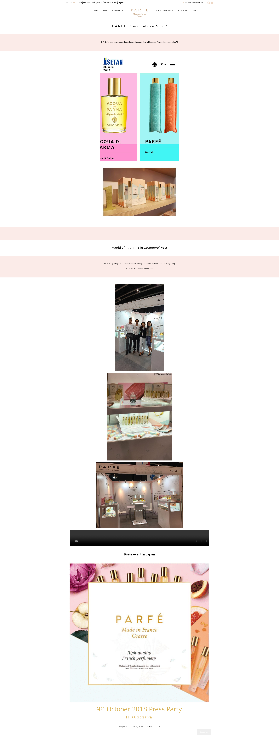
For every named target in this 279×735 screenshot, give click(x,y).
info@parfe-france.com (194, 2)
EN (74, 2)
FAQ (158, 727)
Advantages (116, 10)
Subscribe (204, 732)
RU (71, 2)
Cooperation (124, 727)
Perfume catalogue (163, 10)
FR (67, 2)
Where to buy (183, 10)
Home (96, 10)
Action (149, 727)
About (105, 10)
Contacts (196, 10)
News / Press (138, 727)
